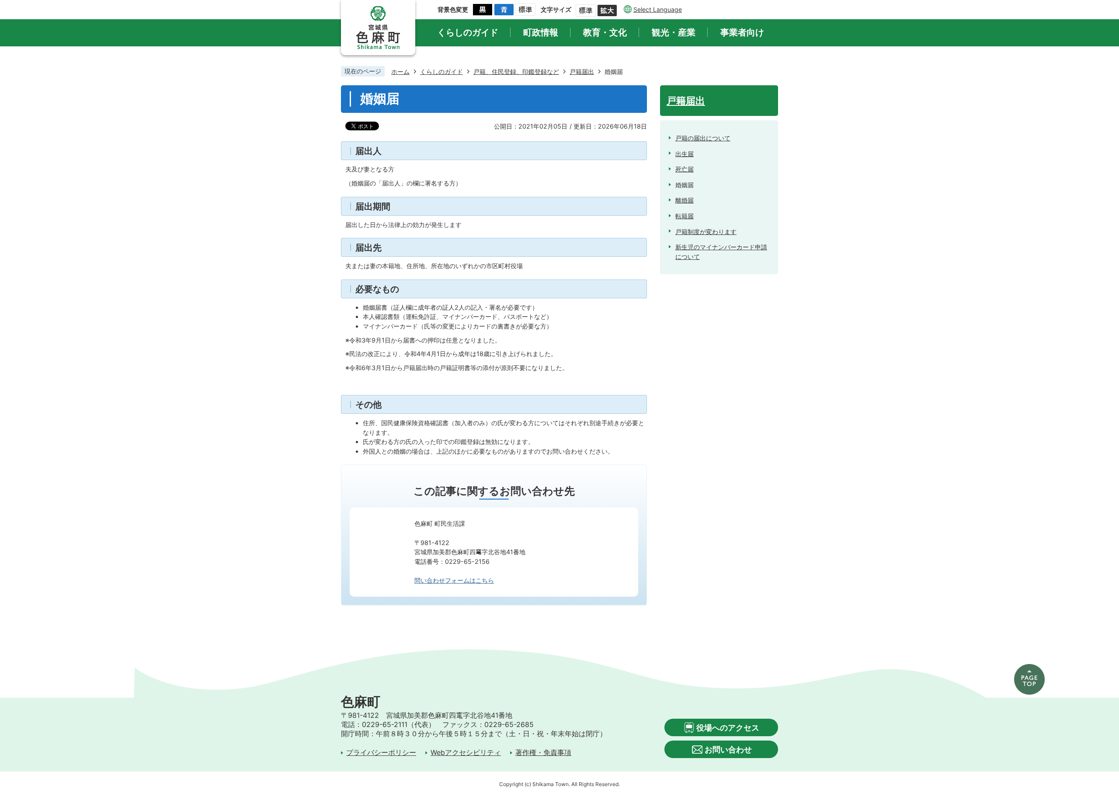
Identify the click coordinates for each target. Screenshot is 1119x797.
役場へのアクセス (727, 727)
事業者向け (742, 32)
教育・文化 (605, 32)
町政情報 (540, 32)
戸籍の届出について (702, 138)
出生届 (684, 153)
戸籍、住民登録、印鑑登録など (516, 71)
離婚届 (684, 200)
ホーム (400, 71)
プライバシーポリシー (381, 752)
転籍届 (684, 216)
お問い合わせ (728, 749)
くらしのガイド (467, 32)
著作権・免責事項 (543, 752)
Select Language (657, 9)
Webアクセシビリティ (466, 752)
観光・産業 (673, 32)
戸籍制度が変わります (706, 231)
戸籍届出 (582, 71)
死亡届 (684, 169)
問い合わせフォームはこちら (454, 580)
